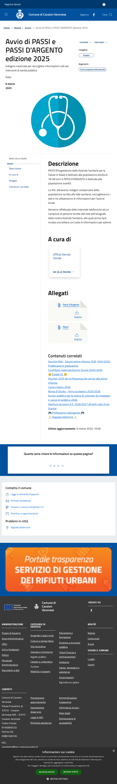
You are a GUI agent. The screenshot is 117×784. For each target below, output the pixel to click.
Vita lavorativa (38, 646)
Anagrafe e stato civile (42, 635)
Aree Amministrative (12, 638)
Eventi (91, 664)
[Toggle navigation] (6, 14)
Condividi (84, 42)
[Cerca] (110, 14)
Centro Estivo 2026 (59, 387)
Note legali (64, 713)
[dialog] (58, 766)
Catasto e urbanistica (41, 662)
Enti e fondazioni (10, 649)
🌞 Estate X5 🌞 (57, 374)
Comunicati (93, 638)
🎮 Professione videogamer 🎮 (66, 413)
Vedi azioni (100, 42)
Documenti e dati (11, 670)
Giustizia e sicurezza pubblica (69, 645)
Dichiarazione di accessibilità (67, 721)
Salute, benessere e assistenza (69, 670)
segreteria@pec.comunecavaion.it (20, 747)
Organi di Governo (11, 633)
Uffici (4, 644)
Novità (17, 28)
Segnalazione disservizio (37, 710)
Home (7, 28)
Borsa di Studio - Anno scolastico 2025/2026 (74, 391)
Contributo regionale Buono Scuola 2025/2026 (75, 370)
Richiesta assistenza (40, 723)
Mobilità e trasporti (40, 671)
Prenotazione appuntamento (38, 700)
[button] (58, 778)
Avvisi (28, 28)
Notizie (91, 633)
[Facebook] (93, 15)
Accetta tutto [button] (46, 772)
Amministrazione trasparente (68, 700)
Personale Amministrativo (10, 663)
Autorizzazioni (66, 677)
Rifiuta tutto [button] (71, 772)
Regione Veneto (13, 4)
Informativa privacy (69, 707)
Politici (5, 655)
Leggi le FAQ (36, 717)
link (87, 765)
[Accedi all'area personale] (104, 4)
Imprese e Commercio (41, 652)
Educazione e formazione (66, 635)
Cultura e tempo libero (42, 641)
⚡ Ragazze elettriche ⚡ (62, 417)
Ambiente (64, 662)
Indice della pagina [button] (18, 158)
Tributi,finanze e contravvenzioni (67, 655)
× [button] (113, 751)
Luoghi (91, 659)
